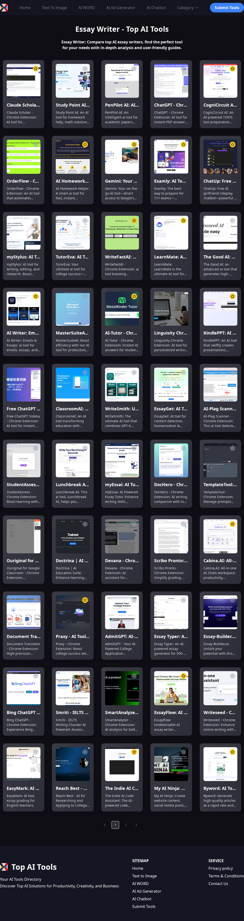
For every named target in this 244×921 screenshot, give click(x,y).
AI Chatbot (141, 898)
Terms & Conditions (226, 876)
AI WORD (140, 883)
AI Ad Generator (146, 891)
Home (137, 868)
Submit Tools (144, 906)
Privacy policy (220, 868)
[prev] (105, 825)
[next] (136, 825)
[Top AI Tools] (4, 7)
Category (185, 7)
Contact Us (218, 883)
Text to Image (144, 876)
